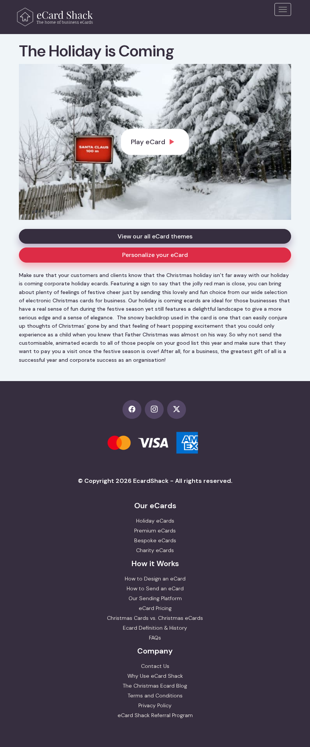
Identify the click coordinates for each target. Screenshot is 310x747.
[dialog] (155, 142)
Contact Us (155, 666)
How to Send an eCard (155, 588)
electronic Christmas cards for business (76, 300)
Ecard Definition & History (155, 627)
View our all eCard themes (155, 236)
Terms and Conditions (155, 695)
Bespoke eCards (155, 540)
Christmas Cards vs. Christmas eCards (155, 618)
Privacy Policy (155, 705)
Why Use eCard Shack (155, 675)
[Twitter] (177, 409)
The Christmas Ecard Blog (155, 685)
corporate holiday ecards (76, 283)
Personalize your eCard (155, 255)
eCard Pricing (155, 608)
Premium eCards (155, 530)
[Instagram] (156, 409)
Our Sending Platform (155, 598)
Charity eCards (155, 550)
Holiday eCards (155, 520)
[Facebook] (133, 409)
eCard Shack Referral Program (155, 715)
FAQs (155, 637)
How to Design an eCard (155, 578)
